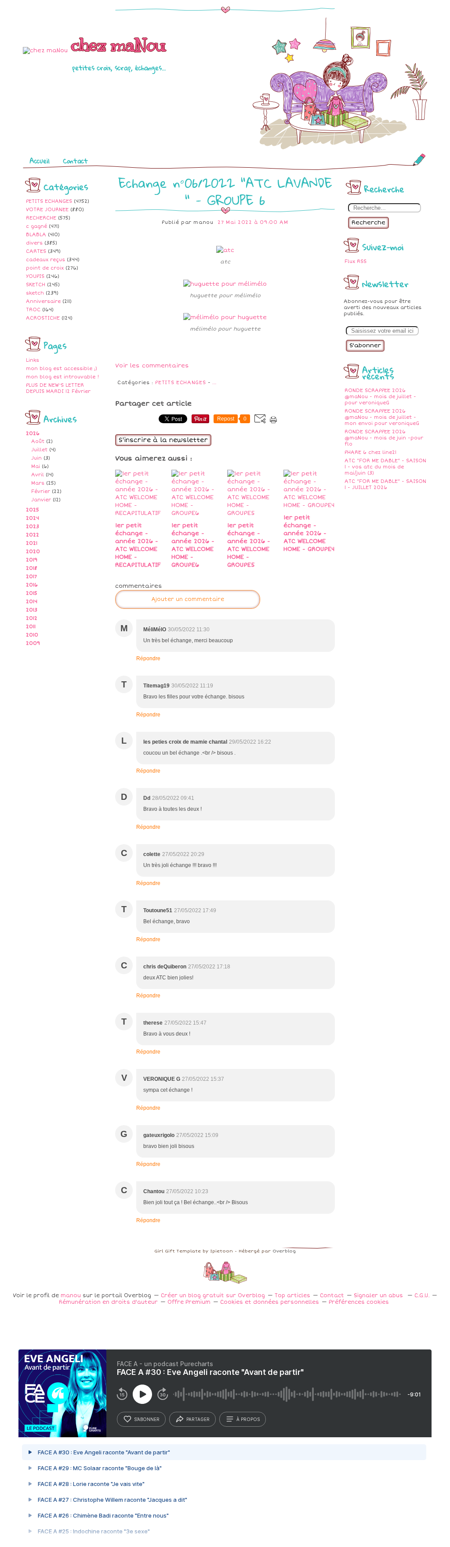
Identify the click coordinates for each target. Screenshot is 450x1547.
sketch (35, 293)
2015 (31, 593)
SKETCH (35, 285)
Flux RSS (356, 261)
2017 (31, 576)
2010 (32, 635)
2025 (32, 510)
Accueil (39, 161)
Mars (37, 483)
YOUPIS (35, 276)
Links (32, 360)
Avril (37, 475)
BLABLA (36, 234)
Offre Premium (188, 1302)
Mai (35, 466)
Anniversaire (43, 301)
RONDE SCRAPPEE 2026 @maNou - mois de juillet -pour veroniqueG (380, 397)
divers (34, 243)
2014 (31, 601)
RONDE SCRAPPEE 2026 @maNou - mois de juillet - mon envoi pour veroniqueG (382, 417)
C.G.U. (421, 1295)
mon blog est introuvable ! (62, 377)
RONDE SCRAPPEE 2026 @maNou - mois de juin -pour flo (384, 438)
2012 (31, 618)
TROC (33, 310)
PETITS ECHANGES (49, 201)
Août (37, 441)
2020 (33, 551)
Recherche (368, 222)
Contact (75, 161)
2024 (32, 518)
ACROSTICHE (43, 318)
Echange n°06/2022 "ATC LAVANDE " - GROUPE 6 (225, 191)
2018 (31, 568)
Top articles (292, 1295)
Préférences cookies (359, 1302)
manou (71, 1295)
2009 (33, 643)
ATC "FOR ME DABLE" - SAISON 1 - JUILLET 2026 (385, 484)
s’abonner (147, 1419)
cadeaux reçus (45, 260)
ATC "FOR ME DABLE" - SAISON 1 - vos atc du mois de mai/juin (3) (385, 467)
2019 (31, 560)
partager (198, 1419)
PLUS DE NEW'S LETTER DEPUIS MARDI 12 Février (58, 388)
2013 (31, 610)
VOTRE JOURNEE (47, 209)
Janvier (41, 500)
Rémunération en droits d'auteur (108, 1302)
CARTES (36, 251)
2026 (33, 433)
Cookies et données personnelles (269, 1302)
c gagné (36, 226)
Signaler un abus (379, 1295)
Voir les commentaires (152, 365)
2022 (32, 535)
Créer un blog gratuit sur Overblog (213, 1295)
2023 (32, 526)
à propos (248, 1419)
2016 (32, 585)
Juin (36, 458)
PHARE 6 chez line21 (370, 452)
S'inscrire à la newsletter (163, 440)
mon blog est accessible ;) (61, 368)
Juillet (39, 450)
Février (40, 491)
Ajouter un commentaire (187, 599)
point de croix (45, 268)
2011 (31, 627)
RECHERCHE (41, 218)
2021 (31, 543)
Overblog (284, 1251)
